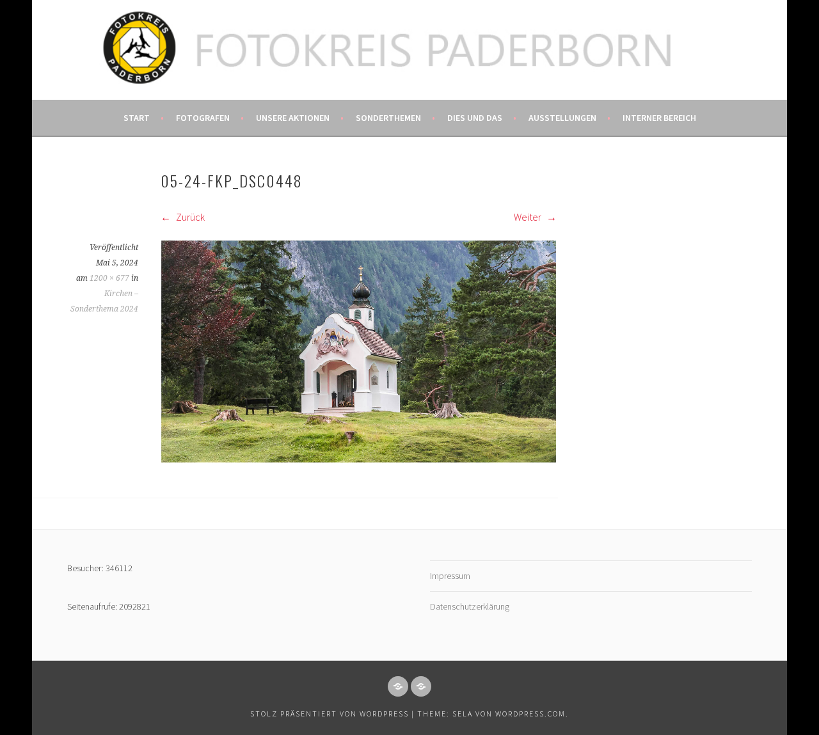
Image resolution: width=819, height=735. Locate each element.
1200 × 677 (109, 278)
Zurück (189, 216)
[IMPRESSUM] (398, 686)
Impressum (450, 575)
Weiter (528, 216)
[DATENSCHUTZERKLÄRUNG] (421, 686)
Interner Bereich (659, 117)
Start (136, 117)
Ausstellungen (562, 117)
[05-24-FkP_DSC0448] (359, 459)
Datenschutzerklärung (469, 606)
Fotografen (203, 117)
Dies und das (474, 117)
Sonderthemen (388, 117)
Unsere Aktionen (293, 117)
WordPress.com (530, 713)
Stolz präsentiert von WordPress (329, 713)
